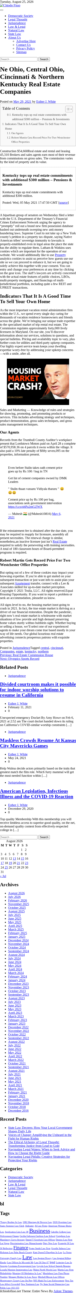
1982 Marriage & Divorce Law (37, 1222)
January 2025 (16, 936)
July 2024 (14, 958)
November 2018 (18, 1103)
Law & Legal (16, 26)
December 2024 (18, 940)
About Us (14, 37)
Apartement (22, 583)
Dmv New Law (50, 1243)
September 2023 (18, 994)
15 (22, 858)
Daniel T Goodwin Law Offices (40, 1240)
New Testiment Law (30, 1284)
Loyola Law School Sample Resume (54, 1266)
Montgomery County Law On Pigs (16, 1281)
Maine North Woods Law (45, 1270)
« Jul (3, 876)
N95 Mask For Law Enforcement (48, 1281)
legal (52, 1262)
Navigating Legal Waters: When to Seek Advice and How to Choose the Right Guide (41, 1151)
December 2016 (18, 1110)
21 (18, 863)
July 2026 (14, 896)
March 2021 (16, 1089)
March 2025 (16, 929)
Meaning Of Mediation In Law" (27, 1273)
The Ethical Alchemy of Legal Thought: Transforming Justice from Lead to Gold (33, 1143)
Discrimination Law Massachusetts (26, 1243)
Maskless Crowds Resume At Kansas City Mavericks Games (38, 743)
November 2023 (18, 987)
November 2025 (18, 904)
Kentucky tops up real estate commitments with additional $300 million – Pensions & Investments (41, 117)
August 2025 (16, 911)
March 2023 (16, 1016)
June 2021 (14, 1078)
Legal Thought (17, 19)
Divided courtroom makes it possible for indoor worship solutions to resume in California (38, 690)
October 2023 (17, 991)
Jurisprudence (17, 23)
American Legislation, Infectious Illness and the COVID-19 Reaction (36, 793)
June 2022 (14, 1049)
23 (26, 863)
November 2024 (18, 944)
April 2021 (15, 1085)
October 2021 (17, 1063)
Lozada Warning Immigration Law (16, 1270)
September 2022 (18, 1038)
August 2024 (16, 954)
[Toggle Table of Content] (67, 109)
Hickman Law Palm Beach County (16, 1252)
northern (43, 651)
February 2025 (17, 933)
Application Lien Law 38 (16, 1232)
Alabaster (29, 1226)
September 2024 (18, 951)
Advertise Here (26, 41)
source (63, 202)
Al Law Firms (41, 1226)
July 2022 (14, 1045)
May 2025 (14, 922)
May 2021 (14, 1081)
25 (6, 867)
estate (19, 651)
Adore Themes (63, 1291)
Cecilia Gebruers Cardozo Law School (37, 1236)
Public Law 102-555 (9, 1288)
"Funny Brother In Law (11, 1222)
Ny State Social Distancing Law (55, 1284)
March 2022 (16, 1060)
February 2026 (17, 900)
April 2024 (15, 969)
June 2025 (14, 918)
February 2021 (17, 1092)
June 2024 (14, 962)
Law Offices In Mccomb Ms (20, 1262)
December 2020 (18, 1099)
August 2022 (16, 1041)
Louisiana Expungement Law (22, 1266)
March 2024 (16, 973)
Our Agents (17, 133)
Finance (20, 1247)
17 (2, 863)
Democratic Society (20, 16)
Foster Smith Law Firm (39, 1248)
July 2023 (14, 1002)
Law (27, 1257)
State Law (14, 34)
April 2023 (15, 1012)
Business (39, 1230)
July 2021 (14, 1074)
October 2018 (17, 1107)
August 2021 (16, 1070)
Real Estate (60, 541)
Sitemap (21, 52)
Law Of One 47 (41, 1262)
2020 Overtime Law (62, 1222)
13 (14, 858)
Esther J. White (46, 101)
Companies (7, 651)
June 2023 (14, 1005)
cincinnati (57, 648)
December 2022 (18, 1027)
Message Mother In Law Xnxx (23, 1277)
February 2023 (17, 1020)
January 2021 (16, 1096)
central (45, 648)
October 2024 (17, 947)
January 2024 (16, 980)
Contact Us (23, 44)
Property (60, 255)
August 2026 (16, 893)
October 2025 (17, 907)
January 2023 (16, 1023)
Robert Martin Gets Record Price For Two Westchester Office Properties (40, 139)
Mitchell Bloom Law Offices (51, 1277)
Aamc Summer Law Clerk (12, 1226)
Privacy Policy (25, 48)
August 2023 (16, 998)
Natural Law (16, 30)
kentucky (30, 651)
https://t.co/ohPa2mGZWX (25, 506)
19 (10, 863)
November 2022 (18, 1031)
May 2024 (14, 965)
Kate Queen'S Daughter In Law (47, 1252)
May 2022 (14, 1052)
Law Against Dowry (42, 1258)
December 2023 (18, 983)
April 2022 (15, 1056)
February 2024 (17, 976)
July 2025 (14, 915)
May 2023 (14, 1009)
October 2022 (17, 1034)
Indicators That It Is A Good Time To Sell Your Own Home (35, 126)
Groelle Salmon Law (61, 1248)
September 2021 (18, 1067)
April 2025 (15, 925)
